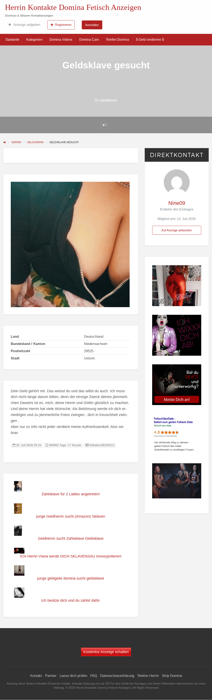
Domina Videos (60, 39)
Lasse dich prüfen (73, 676)
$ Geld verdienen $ (150, 39)
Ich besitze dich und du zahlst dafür (70, 600)
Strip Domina (172, 676)
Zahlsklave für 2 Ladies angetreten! (71, 494)
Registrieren (63, 24)
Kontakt (36, 676)
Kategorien (34, 39)
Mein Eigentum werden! (169, 5)
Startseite (12, 39)
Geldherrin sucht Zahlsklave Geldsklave (71, 538)
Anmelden (92, 25)
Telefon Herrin (148, 676)
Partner (51, 676)
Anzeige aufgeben (26, 24)
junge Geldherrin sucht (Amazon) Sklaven (70, 516)
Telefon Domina (117, 39)
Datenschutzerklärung (117, 676)
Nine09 (176, 203)
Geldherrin (108, 100)
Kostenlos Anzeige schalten (106, 652)
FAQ (93, 676)
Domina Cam (89, 39)
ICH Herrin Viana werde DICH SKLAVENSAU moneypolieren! (71, 556)
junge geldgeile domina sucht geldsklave (70, 578)
